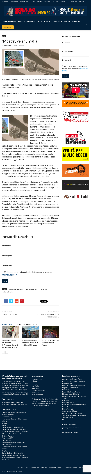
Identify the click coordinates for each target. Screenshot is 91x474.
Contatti (39, 1)
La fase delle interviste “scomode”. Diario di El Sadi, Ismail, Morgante (30, 342)
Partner (32, 1)
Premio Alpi (43, 289)
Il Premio (44, 468)
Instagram (74, 1)
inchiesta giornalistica (16, 289)
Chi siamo (5, 1)
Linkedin (81, 1)
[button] (86, 24)
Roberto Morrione (9, 21)
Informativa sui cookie (69, 432)
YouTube (55, 1)
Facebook (62, 1)
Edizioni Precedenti (70, 468)
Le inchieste (57, 21)
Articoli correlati (8, 324)
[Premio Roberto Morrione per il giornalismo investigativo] (45, 11)
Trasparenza (24, 1)
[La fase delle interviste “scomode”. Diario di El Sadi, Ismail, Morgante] (30, 332)
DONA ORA (7, 27)
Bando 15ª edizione (32, 468)
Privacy (81, 468)
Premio (20, 21)
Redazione (7, 45)
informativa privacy (9, 275)
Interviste (47, 21)
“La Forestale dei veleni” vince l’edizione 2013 (47, 315)
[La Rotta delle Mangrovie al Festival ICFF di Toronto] (50, 332)
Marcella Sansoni (31, 289)
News (38, 21)
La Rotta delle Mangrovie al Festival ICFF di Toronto (50, 342)
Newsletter (47, 1)
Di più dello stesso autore (27, 324)
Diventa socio (14, 1)
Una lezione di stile (9, 314)
